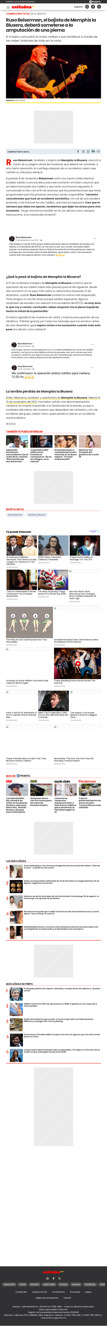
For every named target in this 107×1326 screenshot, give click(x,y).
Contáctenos (58, 1292)
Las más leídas (16, 861)
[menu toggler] (8, 6)
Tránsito (67, 1298)
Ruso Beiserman (15, 515)
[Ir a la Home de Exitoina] (24, 7)
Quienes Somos (39, 1292)
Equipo (88, 1292)
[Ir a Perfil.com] (95, 2)
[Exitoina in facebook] (93, 7)
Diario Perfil (9, 1284)
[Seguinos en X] (99, 7)
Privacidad (75, 1292)
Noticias (34, 1284)
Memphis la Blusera (37, 515)
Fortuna (63, 1284)
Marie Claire (49, 1284)
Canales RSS (21, 1292)
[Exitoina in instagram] (87, 7)
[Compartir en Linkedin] (93, 151)
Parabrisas (90, 1284)
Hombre (76, 1284)
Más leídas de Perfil (19, 984)
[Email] (98, 152)
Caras (22, 1284)
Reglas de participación (47, 1298)
